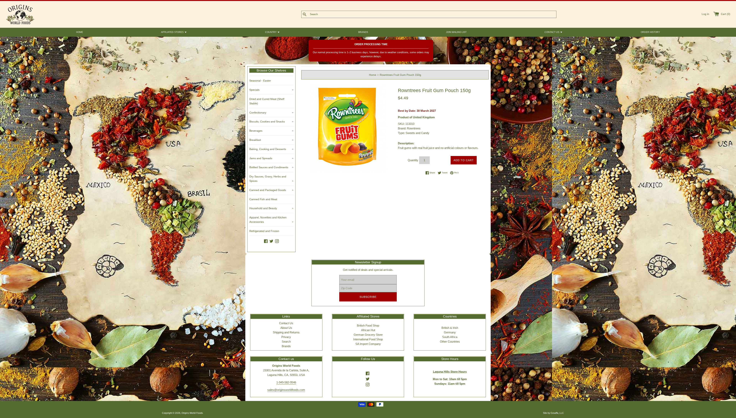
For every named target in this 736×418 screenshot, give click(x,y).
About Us (286, 327)
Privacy (286, 337)
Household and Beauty (271, 208)
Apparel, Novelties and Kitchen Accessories (271, 219)
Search (286, 341)
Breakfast (271, 139)
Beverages (271, 130)
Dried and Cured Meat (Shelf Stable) (266, 101)
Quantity (413, 160)
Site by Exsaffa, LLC (553, 413)
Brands (286, 346)
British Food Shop (368, 325)
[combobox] (435, 14)
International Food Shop (368, 339)
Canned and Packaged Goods (271, 190)
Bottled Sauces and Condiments (271, 167)
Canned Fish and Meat (263, 199)
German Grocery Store (368, 334)
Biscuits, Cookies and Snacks (271, 121)
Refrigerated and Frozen (264, 231)
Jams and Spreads (271, 158)
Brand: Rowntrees (409, 128)
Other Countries (450, 341)
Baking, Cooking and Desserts (271, 149)
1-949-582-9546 (286, 382)
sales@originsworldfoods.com (286, 389)
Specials (271, 89)
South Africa (449, 337)
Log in (705, 14)
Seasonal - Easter (260, 80)
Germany (450, 332)
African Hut (368, 330)
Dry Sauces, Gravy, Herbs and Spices (271, 178)
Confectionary (271, 112)
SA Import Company (368, 343)
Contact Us (286, 323)
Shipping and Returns (286, 332)
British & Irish (449, 327)
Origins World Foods (192, 413)
